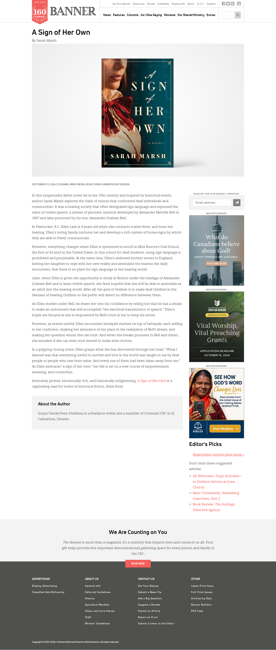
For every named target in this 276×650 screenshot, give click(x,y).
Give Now (138, 563)
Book (89, 184)
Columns (132, 15)
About (191, 4)
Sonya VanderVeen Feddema (112, 184)
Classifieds (163, 4)
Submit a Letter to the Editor (156, 624)
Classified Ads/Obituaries (48, 592)
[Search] (238, 15)
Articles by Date (201, 598)
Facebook (223, 4)
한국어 (200, 4)
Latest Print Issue (202, 586)
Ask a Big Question (150, 598)
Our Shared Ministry (191, 15)
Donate (151, 4)
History (90, 598)
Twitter (228, 4)
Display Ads (178, 4)
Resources (138, 4)
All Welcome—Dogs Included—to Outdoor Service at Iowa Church (217, 482)
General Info (93, 586)
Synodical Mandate (97, 605)
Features (119, 15)
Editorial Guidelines (98, 592)
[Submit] (236, 202)
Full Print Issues (202, 592)
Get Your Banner (121, 4)
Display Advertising (44, 586)
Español (211, 4)
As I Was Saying (151, 15)
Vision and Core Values (100, 611)
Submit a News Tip (149, 592)
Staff (88, 617)
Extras (210, 15)
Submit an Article (149, 611)
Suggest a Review (149, 605)
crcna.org (239, 3)
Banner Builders (201, 605)
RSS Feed (197, 611)
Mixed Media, (78, 184)
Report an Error (148, 617)
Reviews (169, 15)
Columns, (64, 184)
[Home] (82, 10)
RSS (232, 4)
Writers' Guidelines (97, 624)
